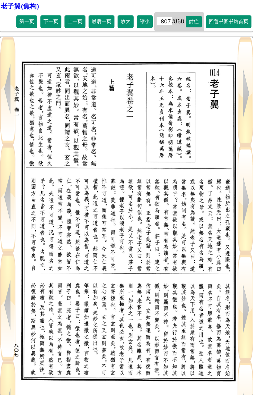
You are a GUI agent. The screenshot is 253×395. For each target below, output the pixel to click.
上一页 (75, 21)
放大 (126, 21)
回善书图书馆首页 (228, 21)
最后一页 (101, 21)
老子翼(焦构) (20, 6)
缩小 (145, 21)
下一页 (51, 21)
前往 (194, 21)
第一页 (26, 21)
